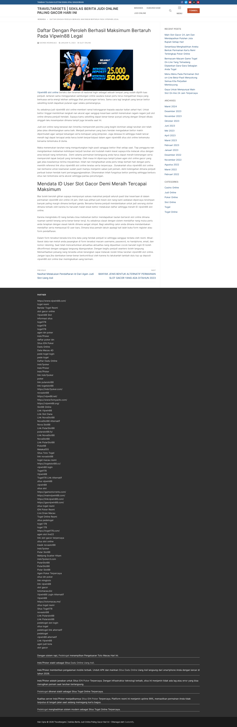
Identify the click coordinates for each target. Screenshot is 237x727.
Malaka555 (43, 449)
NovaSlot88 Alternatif (48, 421)
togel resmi (43, 304)
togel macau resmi (47, 460)
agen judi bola (44, 644)
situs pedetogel (45, 520)
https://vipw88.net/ (47, 396)
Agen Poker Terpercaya (49, 573)
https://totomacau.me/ (49, 601)
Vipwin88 (42, 474)
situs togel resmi (45, 506)
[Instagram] (194, 2)
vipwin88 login (45, 467)
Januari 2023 (171, 150)
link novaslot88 (45, 456)
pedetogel (42, 633)
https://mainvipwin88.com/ (51, 495)
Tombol (193, 10)
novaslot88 (43, 392)
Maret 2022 (171, 169)
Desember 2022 (173, 154)
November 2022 (173, 159)
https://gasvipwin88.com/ (50, 502)
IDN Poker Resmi (46, 509)
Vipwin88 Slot (44, 315)
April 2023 (170, 135)
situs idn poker (45, 576)
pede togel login (45, 353)
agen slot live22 (45, 534)
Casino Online (172, 187)
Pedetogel (64, 655)
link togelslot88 (45, 385)
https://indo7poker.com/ (49, 389)
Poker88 (41, 445)
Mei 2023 (169, 130)
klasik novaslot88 (46, 545)
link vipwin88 (44, 584)
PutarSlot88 (43, 562)
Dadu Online (43, 346)
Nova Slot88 (43, 424)
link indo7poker (45, 375)
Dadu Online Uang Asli (82, 662)
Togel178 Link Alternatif (49, 477)
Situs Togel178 (44, 608)
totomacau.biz (44, 591)
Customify (129, 722)
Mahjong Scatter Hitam (49, 555)
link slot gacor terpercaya (50, 537)
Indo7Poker (43, 336)
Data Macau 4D (45, 350)
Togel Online (171, 212)
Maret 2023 (171, 140)
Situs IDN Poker (45, 343)
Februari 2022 (172, 174)
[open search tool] (170, 10)
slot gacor (42, 587)
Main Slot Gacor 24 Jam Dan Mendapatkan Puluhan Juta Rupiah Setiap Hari (180, 38)
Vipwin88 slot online (47, 92)
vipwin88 (42, 484)
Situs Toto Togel (45, 453)
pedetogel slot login (47, 622)
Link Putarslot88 (45, 615)
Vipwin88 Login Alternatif (50, 594)
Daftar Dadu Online (47, 360)
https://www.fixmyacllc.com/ (52, 399)
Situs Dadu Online (128, 670)
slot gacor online (46, 311)
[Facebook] (182, 2)
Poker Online (171, 197)
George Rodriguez (48, 43)
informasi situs (44, 318)
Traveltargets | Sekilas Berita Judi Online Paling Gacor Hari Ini (78, 11)
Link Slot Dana (44, 414)
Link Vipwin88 (44, 410)
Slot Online (85, 43)
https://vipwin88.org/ (48, 403)
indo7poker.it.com (46, 559)
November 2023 (173, 116)
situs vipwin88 (44, 481)
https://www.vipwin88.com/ (51, 300)
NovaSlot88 (43, 438)
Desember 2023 (173, 111)
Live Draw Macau (46, 513)
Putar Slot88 (43, 552)
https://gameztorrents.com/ (51, 492)
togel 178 (42, 523)
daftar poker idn (45, 339)
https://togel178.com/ (48, 530)
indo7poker (43, 364)
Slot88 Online (44, 407)
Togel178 (42, 470)
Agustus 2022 (172, 164)
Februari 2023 (172, 145)
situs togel (42, 626)
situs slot (42, 488)
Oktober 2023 (172, 121)
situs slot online (45, 541)
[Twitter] (186, 2)
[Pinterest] (198, 2)
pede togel (43, 357)
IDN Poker (84, 680)
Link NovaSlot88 (46, 417)
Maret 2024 (171, 106)
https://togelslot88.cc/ (49, 463)
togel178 (41, 322)
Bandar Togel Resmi (47, 307)
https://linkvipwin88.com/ (50, 499)
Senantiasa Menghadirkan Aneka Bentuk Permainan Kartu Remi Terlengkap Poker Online (181, 50)
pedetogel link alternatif (49, 630)
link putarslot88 (45, 382)
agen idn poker (45, 332)
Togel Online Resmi (47, 516)
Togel (167, 207)
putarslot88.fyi (45, 431)
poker (40, 378)
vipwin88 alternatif (47, 637)
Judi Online (170, 192)
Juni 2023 (170, 125)
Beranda (42, 19)
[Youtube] (190, 2)
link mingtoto (44, 580)
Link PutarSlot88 (46, 428)
